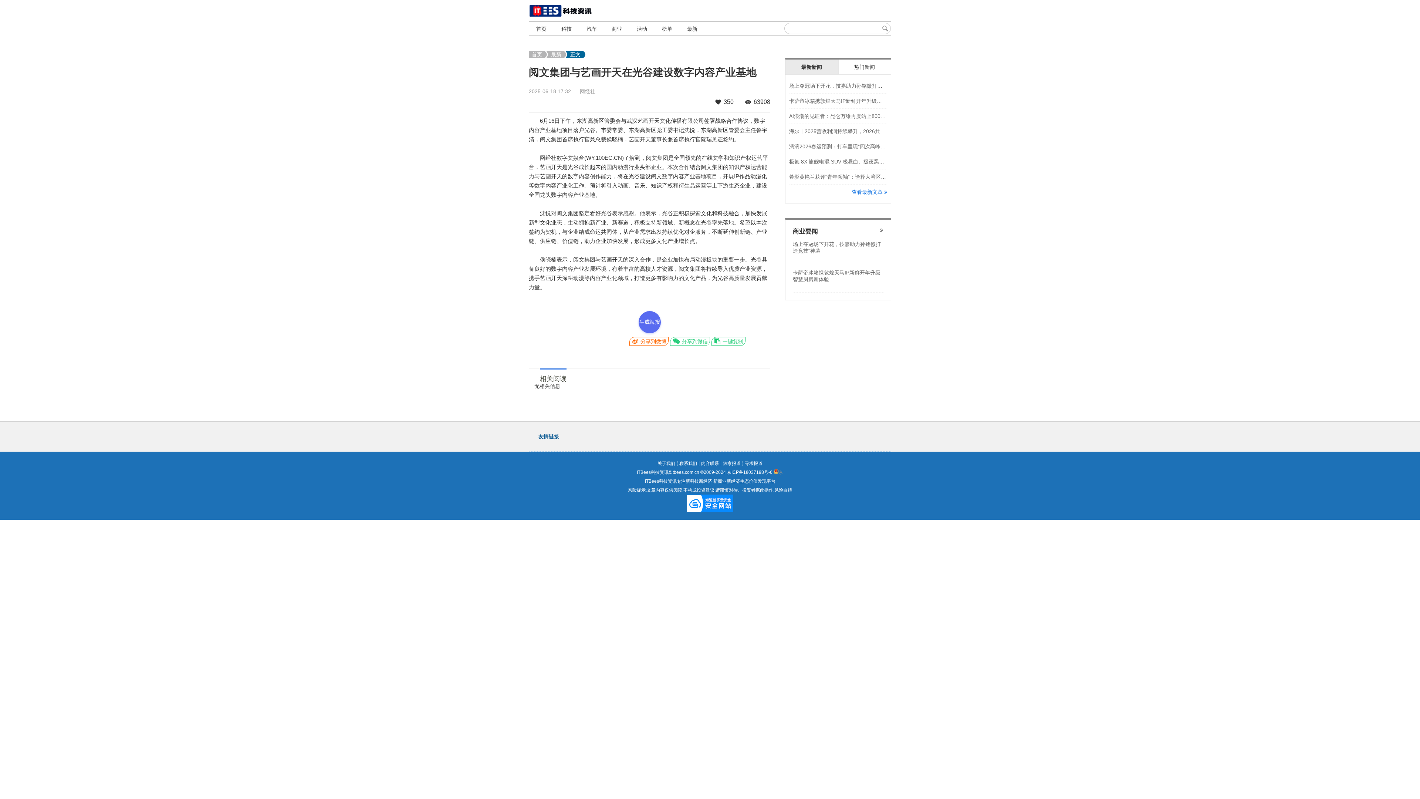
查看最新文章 (868, 192)
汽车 (591, 29)
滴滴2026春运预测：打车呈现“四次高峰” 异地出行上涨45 (855, 146)
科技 (566, 29)
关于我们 (666, 463)
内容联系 (710, 463)
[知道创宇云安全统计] (710, 509)
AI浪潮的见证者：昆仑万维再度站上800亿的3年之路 (849, 116)
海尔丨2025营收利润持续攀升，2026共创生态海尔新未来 (855, 131)
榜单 (667, 29)
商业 (617, 29)
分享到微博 (652, 341)
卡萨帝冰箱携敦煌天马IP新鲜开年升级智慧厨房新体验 (851, 101)
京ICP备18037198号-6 (749, 472)
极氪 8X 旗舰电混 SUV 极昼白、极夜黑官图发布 (844, 162)
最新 (692, 29)
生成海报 (649, 322)
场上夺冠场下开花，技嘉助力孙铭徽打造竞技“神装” (848, 86)
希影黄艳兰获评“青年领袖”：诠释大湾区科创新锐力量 (850, 177)
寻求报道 (754, 463)
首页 (541, 29)
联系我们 (688, 463)
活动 (642, 29)
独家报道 (732, 463)
